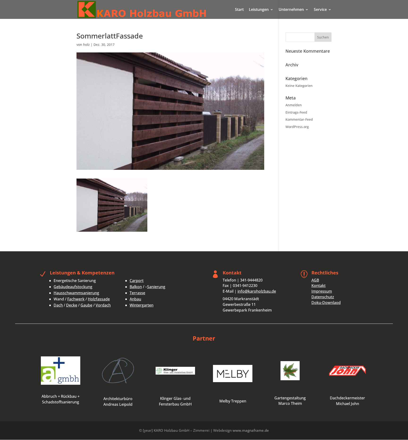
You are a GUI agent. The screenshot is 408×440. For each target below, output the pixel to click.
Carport (137, 280)
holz (86, 44)
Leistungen (259, 10)
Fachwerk (76, 299)
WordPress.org (297, 126)
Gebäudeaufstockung (73, 286)
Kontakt (318, 285)
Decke (71, 305)
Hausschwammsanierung (76, 292)
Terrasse (137, 292)
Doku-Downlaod (326, 302)
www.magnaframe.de (251, 430)
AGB (315, 280)
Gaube (86, 305)
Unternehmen (291, 10)
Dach (58, 305)
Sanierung (156, 286)
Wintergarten (141, 305)
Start (239, 10)
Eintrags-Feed (296, 112)
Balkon (136, 286)
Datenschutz (322, 296)
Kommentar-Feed (299, 119)
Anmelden (293, 105)
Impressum (321, 291)
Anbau (135, 299)
